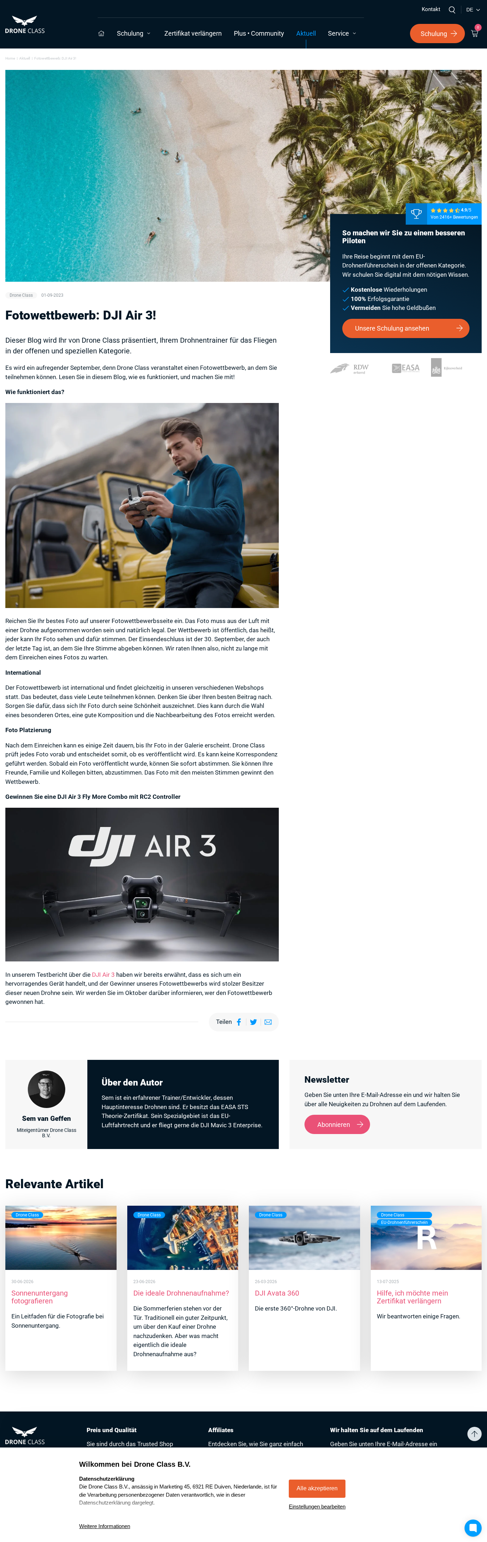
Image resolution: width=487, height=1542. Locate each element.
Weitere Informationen (104, 1526)
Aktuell (306, 33)
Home (10, 58)
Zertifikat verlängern (193, 33)
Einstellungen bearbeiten (317, 1506)
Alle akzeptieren (317, 1488)
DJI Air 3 (103, 974)
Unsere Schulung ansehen (392, 328)
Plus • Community (259, 33)
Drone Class (21, 295)
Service (338, 33)
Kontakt (431, 9)
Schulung (130, 33)
